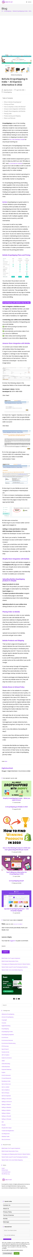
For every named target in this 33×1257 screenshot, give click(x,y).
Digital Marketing (6, 1026)
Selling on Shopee (6, 1119)
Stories (5, 1219)
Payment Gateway (6, 1069)
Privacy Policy (7, 1212)
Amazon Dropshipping (7, 1017)
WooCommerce (6, 1139)
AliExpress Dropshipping (8, 1014)
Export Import (5, 1049)
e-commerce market (15, 163)
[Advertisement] (16, 32)
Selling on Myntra (6, 1110)
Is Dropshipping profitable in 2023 (16, 807)
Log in (3, 1168)
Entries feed (5, 1170)
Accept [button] (16, 1253)
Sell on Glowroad (6, 1084)
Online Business (6, 1066)
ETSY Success (5, 1046)
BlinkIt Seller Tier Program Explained (11, 958)
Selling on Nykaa (6, 1113)
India (6, 761)
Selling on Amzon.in (7, 1101)
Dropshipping (8, 92)
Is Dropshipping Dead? (16, 881)
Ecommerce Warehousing (8, 1043)
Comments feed (6, 1172)
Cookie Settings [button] (7, 1253)
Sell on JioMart (5, 1087)
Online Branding (6, 1063)
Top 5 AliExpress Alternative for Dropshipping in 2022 (16, 873)
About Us (6, 1209)
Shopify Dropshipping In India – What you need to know (16, 799)
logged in (12, 941)
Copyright (4, 1020)
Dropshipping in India (7, 1031)
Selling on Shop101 (6, 1116)
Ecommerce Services (7, 1040)
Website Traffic (5, 1136)
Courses (4, 1023)
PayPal (3, 1072)
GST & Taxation (5, 1055)
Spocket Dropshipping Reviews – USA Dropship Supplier (16, 910)
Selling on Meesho (6, 1107)
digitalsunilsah (8, 90)
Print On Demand (6, 1075)
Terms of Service (8, 1215)
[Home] (2, 11)
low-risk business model (16, 139)
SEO (3, 1122)
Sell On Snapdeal (6, 1096)
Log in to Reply (18, 924)
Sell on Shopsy (5, 1093)
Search (3, 946)
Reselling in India (6, 1081)
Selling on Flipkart (6, 1104)
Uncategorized (6, 1133)
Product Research (6, 1078)
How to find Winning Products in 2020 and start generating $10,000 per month (16, 849)
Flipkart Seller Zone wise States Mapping (12, 970)
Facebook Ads (5, 1052)
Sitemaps (6, 1222)
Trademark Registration (8, 1130)
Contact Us (6, 1205)
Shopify (4, 1125)
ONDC (3, 1061)
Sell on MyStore (6, 1090)
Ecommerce (5, 1037)
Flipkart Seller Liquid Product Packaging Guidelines (15, 967)
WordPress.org (6, 1174)
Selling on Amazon (6, 1098)
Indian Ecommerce (7, 1058)
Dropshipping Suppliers (8, 1034)
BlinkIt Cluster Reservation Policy (10, 961)
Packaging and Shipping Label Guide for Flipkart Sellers (16, 964)
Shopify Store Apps (7, 1128)
